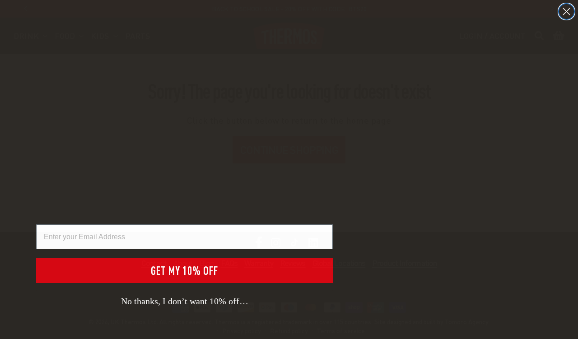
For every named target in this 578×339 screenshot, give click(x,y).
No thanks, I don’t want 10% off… (185, 301)
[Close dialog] (566, 11)
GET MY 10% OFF (184, 270)
